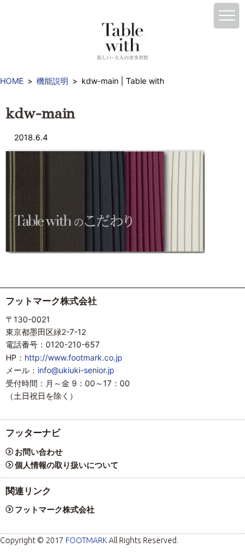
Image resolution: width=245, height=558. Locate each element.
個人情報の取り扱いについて (67, 465)
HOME (11, 81)
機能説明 (52, 81)
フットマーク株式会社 (55, 509)
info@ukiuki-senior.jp (76, 370)
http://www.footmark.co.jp (73, 357)
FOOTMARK (86, 540)
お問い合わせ (39, 451)
